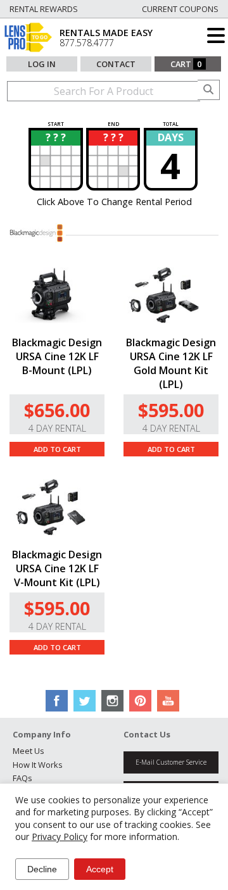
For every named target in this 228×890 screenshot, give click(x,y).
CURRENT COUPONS (180, 9)
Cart (186, 64)
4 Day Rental (57, 428)
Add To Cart (57, 449)
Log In (42, 64)
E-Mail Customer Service (171, 762)
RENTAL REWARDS (44, 9)
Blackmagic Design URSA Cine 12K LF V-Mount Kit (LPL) (57, 568)
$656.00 (57, 410)
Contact (116, 64)
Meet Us (28, 750)
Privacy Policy (59, 836)
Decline (42, 869)
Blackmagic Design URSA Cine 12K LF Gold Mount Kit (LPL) (171, 363)
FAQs (22, 778)
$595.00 (171, 410)
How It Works (38, 764)
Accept (99, 869)
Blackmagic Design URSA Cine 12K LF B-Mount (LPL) (57, 356)
